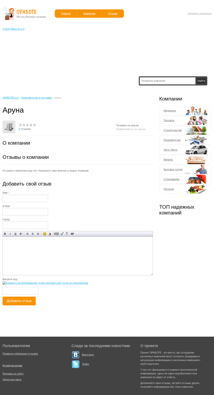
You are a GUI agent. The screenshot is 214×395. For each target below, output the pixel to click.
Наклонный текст (10, 233)
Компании (90, 13)
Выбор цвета (49, 233)
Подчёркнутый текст (15, 233)
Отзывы (113, 13)
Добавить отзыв (19, 301)
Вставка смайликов (44, 233)
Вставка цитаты (61, 233)
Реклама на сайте (13, 373)
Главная (66, 13)
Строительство (173, 130)
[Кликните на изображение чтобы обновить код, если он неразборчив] (45, 283)
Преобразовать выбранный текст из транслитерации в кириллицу (67, 233)
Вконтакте (88, 354)
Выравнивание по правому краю (38, 233)
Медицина (170, 110)
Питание (169, 189)
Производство (172, 140)
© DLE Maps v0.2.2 (13, 29)
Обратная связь (12, 379)
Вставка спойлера (72, 233)
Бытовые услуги (173, 169)
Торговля (169, 120)
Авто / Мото (170, 149)
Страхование (172, 179)
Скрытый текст (56, 233)
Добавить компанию (199, 13)
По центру (32, 233)
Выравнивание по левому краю (27, 233)
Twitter (85, 364)
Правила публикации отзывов (20, 353)
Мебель (168, 159)
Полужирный (5, 233)
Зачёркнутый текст (20, 233)
